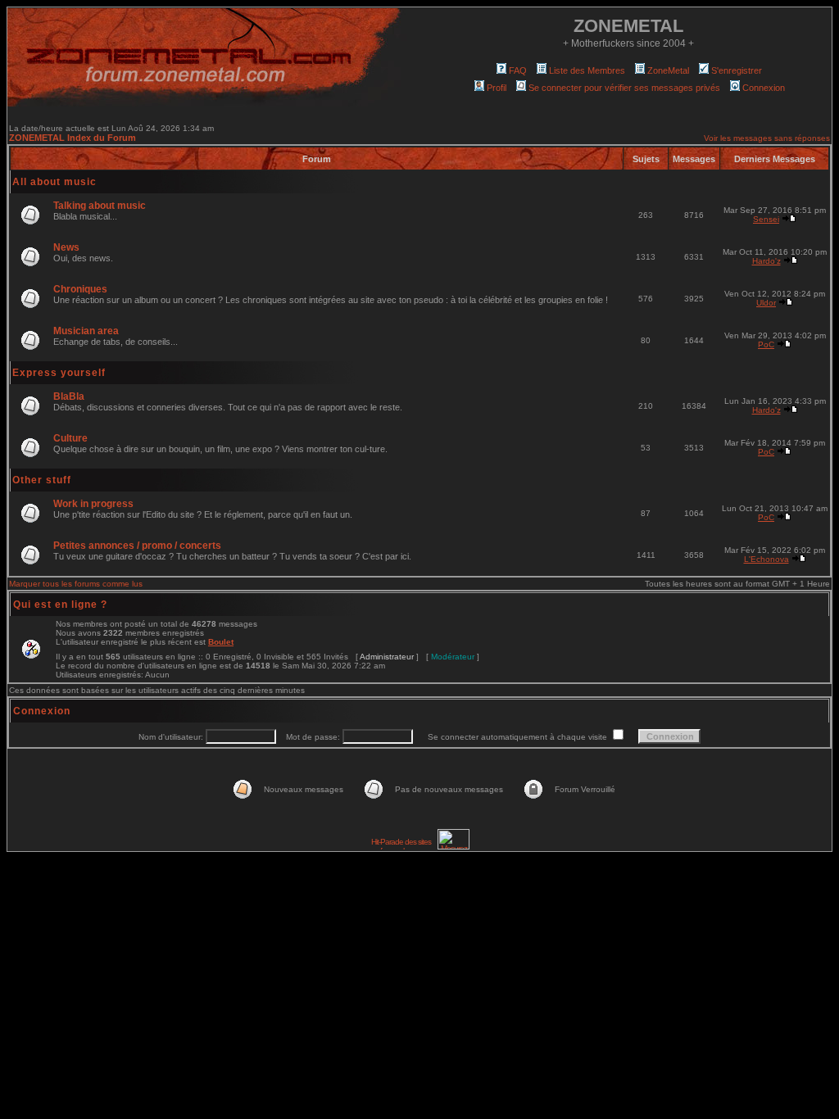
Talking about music (99, 205)
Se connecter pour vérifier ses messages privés (624, 88)
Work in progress (93, 504)
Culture (70, 438)
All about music (54, 182)
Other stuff (41, 480)
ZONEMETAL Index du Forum (72, 138)
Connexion (763, 88)
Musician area (86, 331)
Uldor (766, 302)
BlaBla (68, 396)
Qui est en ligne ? (60, 604)
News (66, 247)
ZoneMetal (668, 70)
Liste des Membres (587, 70)
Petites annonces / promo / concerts (137, 545)
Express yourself (59, 372)
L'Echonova (766, 559)
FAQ (518, 70)
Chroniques (80, 289)
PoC (766, 344)
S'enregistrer (736, 70)
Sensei (766, 219)
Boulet (221, 641)
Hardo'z (766, 260)
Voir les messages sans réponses (767, 138)
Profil (496, 88)
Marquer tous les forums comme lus (76, 583)
